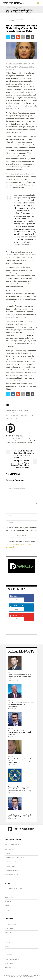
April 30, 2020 (12, 819)
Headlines (9, 413)
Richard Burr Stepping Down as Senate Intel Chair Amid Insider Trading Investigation (21, 761)
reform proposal (26, 416)
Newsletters (9, 932)
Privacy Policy (9, 893)
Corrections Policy (11, 862)
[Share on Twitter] (8, 37)
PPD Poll (7, 906)
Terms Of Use (9, 897)
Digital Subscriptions (12, 959)
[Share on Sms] (23, 37)
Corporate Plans (10, 924)
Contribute (8, 955)
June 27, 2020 (12, 708)
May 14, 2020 (11, 764)
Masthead (8, 901)
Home (8, 8)
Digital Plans (9, 928)
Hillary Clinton (19, 413)
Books (7, 946)
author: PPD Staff (28, 19)
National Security (12, 416)
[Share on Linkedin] (13, 37)
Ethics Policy (9, 853)
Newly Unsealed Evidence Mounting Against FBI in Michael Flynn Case (20, 816)
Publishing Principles (12, 845)
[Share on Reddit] (18, 37)
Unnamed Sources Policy (13, 870)
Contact (7, 910)
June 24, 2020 (12, 736)
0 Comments (10, 20)
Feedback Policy (10, 849)
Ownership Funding (11, 875)
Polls (10, 785)
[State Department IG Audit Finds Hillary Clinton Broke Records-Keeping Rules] (12, 428)
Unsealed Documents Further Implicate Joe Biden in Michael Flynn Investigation (21, 704)
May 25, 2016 (17, 19)
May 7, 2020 (11, 792)
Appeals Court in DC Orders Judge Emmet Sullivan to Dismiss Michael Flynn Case (20, 732)
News (14, 8)
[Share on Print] (32, 37)
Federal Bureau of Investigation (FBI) (18, 410)
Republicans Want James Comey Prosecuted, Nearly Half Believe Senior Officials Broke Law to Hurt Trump (21, 789)
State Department (11, 418)
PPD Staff (20, 436)
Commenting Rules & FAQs (13, 888)
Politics (20, 8)
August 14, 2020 (13, 680)
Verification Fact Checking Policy (16, 857)
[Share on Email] (28, 37)
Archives (8, 942)
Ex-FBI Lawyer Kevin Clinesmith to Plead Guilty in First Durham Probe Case (20, 676)
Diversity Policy (10, 866)
